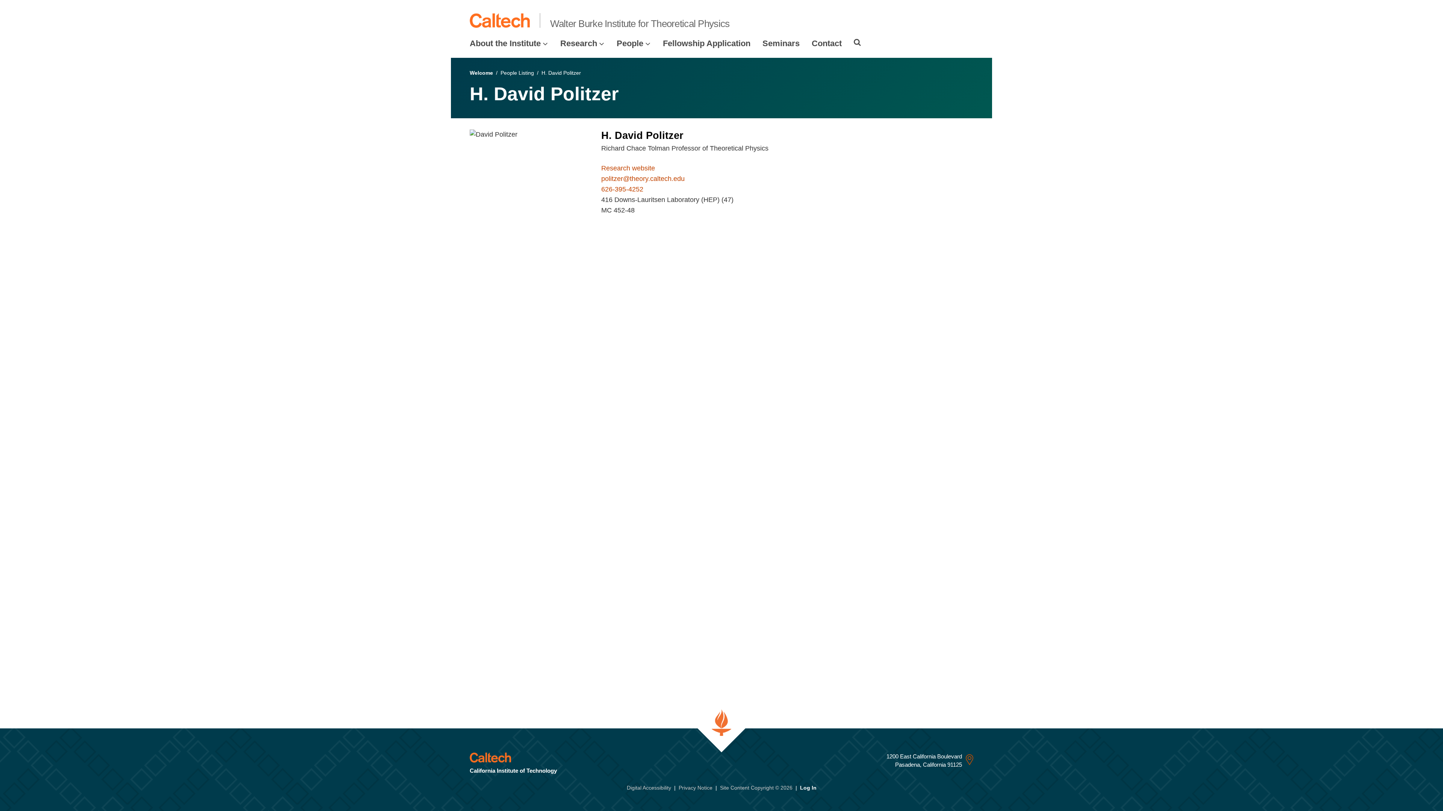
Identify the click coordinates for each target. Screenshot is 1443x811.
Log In (808, 788)
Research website (628, 168)
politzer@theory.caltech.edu (643, 178)
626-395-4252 (622, 189)
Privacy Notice (695, 788)
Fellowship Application (706, 43)
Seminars (781, 43)
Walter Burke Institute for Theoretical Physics (640, 23)
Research (578, 43)
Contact (827, 43)
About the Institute (505, 43)
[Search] (857, 42)
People (630, 43)
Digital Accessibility (649, 788)
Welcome (481, 73)
